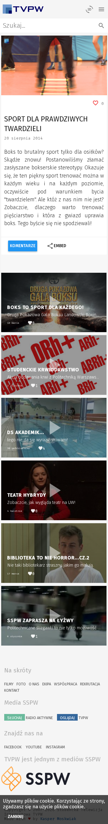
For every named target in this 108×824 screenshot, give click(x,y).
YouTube (34, 747)
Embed (56, 246)
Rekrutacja (90, 684)
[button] (19, 90)
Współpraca (65, 684)
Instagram (55, 747)
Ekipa (46, 684)
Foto (21, 684)
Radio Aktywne (30, 717)
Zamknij (16, 816)
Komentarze (22, 245)
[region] (54, 65)
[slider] (47, 90)
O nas (34, 684)
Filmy (9, 684)
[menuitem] (89, 90)
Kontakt (12, 690)
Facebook (13, 747)
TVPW (74, 717)
